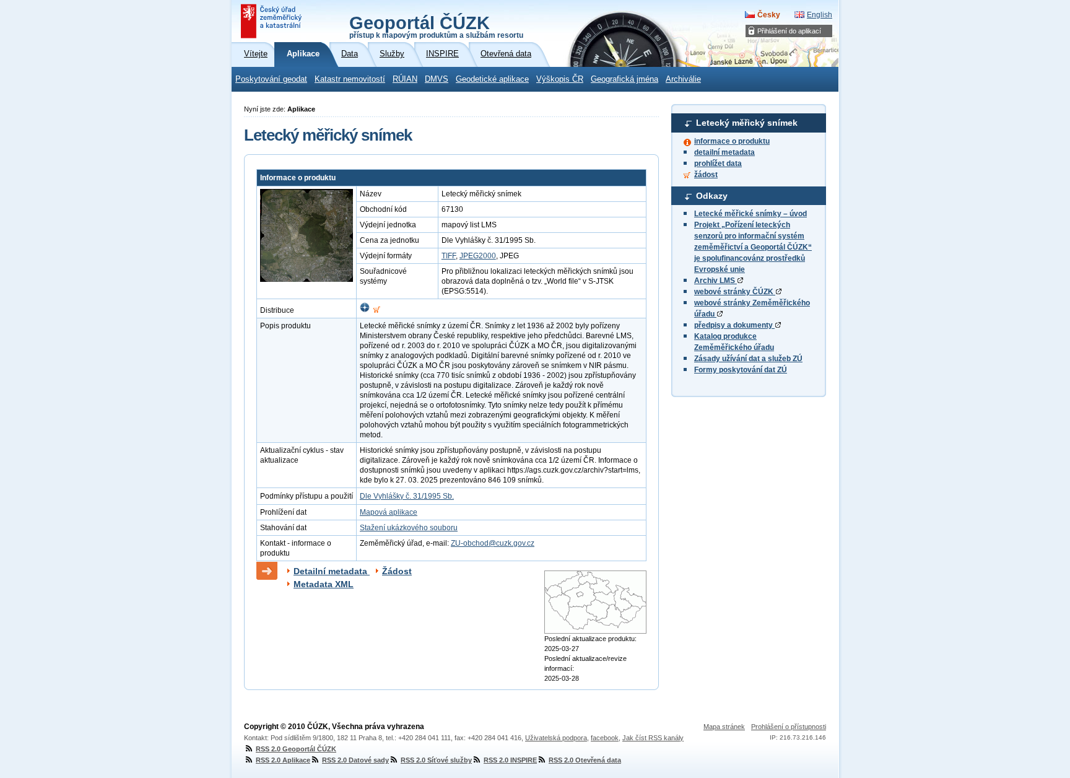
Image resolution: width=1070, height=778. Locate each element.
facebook (605, 737)
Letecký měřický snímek (747, 123)
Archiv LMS (715, 280)
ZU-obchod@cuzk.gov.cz (492, 543)
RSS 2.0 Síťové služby (436, 760)
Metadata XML (324, 584)
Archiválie (683, 79)
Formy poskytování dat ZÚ (740, 369)
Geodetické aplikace (492, 79)
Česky (768, 15)
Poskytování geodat (271, 79)
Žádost (397, 571)
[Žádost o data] (376, 310)
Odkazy (712, 196)
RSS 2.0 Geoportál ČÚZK (296, 749)
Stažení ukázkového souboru (409, 527)
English (819, 15)
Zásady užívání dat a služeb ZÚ (748, 358)
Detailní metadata (332, 571)
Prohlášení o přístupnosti (788, 726)
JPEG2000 (477, 255)
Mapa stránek (724, 726)
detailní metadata (724, 152)
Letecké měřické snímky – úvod (750, 213)
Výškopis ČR (559, 79)
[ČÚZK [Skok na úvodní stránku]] (272, 21)
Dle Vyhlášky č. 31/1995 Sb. (407, 496)
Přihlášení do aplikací (789, 31)
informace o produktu (732, 141)
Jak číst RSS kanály (653, 737)
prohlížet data (718, 163)
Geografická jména (624, 79)
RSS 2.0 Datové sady (355, 760)
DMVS (436, 79)
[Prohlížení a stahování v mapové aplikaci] (365, 310)
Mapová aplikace (388, 512)
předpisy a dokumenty (734, 325)
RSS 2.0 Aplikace (283, 760)
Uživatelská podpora (556, 737)
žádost (706, 174)
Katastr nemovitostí (350, 79)
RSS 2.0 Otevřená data (585, 760)
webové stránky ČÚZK (734, 291)
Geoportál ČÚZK (436, 26)
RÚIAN (405, 79)
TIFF (448, 255)
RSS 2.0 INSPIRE (510, 760)
